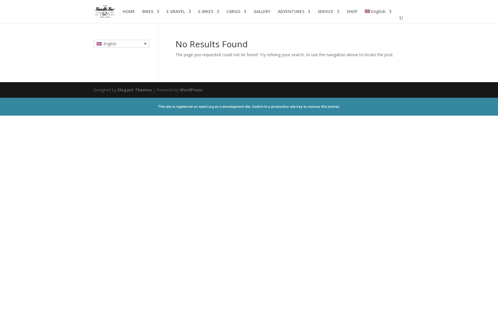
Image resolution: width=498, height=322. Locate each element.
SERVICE (325, 12)
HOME (129, 12)
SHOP (352, 12)
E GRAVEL (176, 12)
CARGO (233, 12)
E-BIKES (205, 12)
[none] (121, 44)
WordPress (191, 90)
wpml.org (206, 106)
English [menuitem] (109, 43)
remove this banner (323, 106)
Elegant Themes (135, 90)
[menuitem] (378, 16)
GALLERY (262, 12)
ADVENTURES (291, 12)
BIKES (147, 12)
